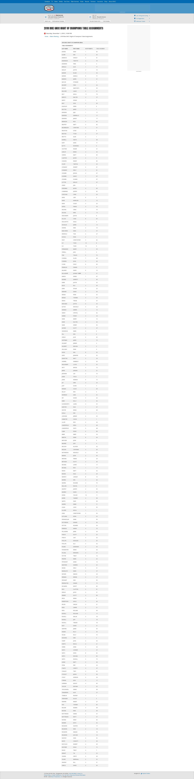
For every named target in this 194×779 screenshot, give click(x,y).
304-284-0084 (72, 773)
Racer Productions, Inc (56, 776)
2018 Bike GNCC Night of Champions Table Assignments (76, 36)
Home (46, 36)
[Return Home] (49, 11)
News (56, 1)
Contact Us (79, 773)
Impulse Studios (146, 773)
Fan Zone (66, 1)
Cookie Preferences (57, 775)
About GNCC (112, 1)
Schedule (47, 1)
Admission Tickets (140, 21)
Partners (93, 1)
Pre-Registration (140, 18)
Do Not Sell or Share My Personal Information (74, 775)
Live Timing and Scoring (142, 15)
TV (52, 1)
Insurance (100, 1)
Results (87, 1)
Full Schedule (106, 21)
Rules (81, 1)
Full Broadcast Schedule (58, 21)
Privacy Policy (47, 775)
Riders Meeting (54, 36)
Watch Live (47, 21)
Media (61, 1)
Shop (105, 1)
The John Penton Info (94, 21)
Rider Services (75, 1)
